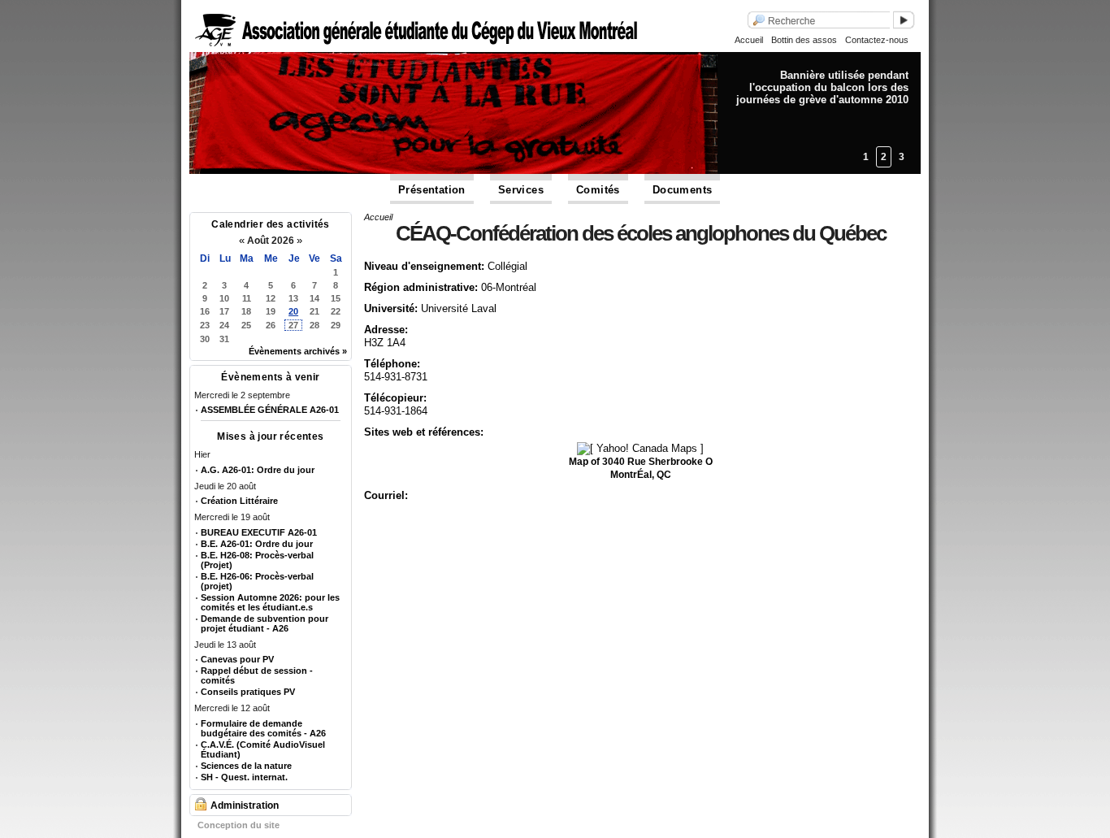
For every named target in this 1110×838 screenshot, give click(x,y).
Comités (598, 190)
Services (521, 190)
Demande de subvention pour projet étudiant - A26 (264, 623)
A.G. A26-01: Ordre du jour (257, 470)
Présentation (432, 190)
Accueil (749, 40)
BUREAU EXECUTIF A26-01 (259, 532)
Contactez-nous (876, 40)
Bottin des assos (804, 40)
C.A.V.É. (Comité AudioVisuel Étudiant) (263, 749)
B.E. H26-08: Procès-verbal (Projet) (257, 560)
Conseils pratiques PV (248, 692)
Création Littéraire (239, 501)
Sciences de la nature (246, 766)
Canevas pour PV (237, 659)
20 (293, 311)
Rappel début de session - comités (257, 675)
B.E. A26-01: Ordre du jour (257, 544)
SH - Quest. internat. (244, 777)
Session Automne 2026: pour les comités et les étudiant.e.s (270, 602)
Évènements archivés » (298, 351)
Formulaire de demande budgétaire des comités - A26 (263, 728)
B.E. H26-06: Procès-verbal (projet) (257, 581)
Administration (244, 805)
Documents (683, 190)
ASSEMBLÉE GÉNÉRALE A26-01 (270, 410)
